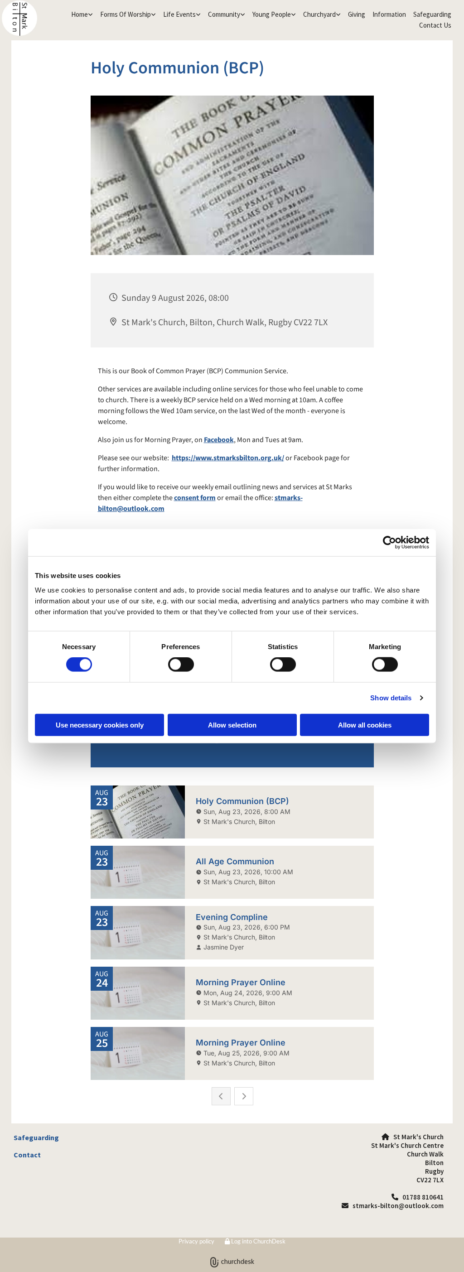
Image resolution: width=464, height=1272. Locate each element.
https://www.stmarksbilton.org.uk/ (228, 458)
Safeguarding (432, 14)
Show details (390, 698)
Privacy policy (196, 1241)
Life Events (179, 14)
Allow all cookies (365, 724)
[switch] (181, 664)
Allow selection (232, 724)
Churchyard (319, 14)
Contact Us (435, 25)
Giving (356, 14)
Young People (271, 14)
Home (79, 14)
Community (224, 14)
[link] (82, 14)
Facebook (219, 440)
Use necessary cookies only (100, 724)
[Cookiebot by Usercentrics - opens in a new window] (389, 542)
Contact (27, 1154)
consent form (195, 498)
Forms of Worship (125, 14)
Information (389, 14)
